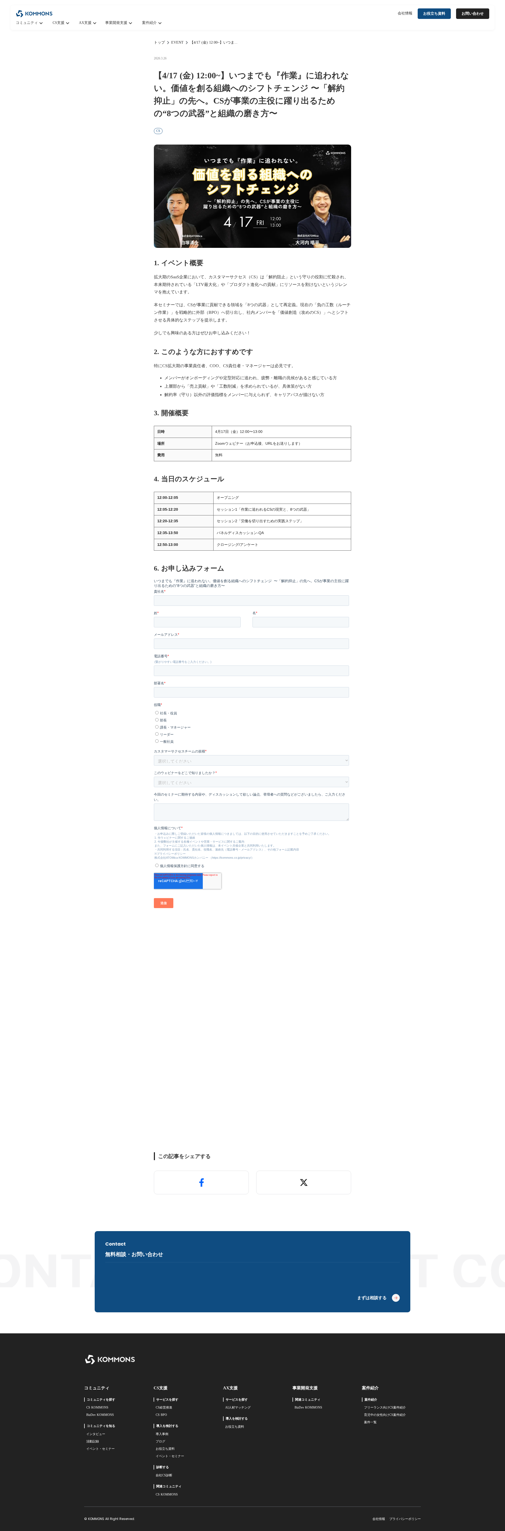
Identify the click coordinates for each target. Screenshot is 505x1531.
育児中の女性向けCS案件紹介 (385, 1414)
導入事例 (162, 1434)
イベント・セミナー (100, 1448)
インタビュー (95, 1434)
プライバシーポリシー (405, 1518)
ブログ (160, 1441)
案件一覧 (370, 1422)
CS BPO (161, 1414)
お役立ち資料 (165, 1448)
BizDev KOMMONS (100, 1414)
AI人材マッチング (238, 1407)
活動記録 (92, 1441)
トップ (159, 42)
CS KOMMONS (97, 1407)
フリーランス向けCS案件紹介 (385, 1407)
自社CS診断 (164, 1475)
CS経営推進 (164, 1407)
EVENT (177, 42)
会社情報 (405, 13)
